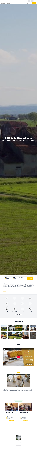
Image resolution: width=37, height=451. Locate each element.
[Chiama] (28, 1)
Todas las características (18, 314)
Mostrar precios (11, 420)
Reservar (34, 3)
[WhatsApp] (29, 1)
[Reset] (19, 277)
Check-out (14, 277)
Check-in (6, 277)
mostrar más (4, 291)
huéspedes (21, 277)
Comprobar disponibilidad (30, 278)
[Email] (31, 1)
